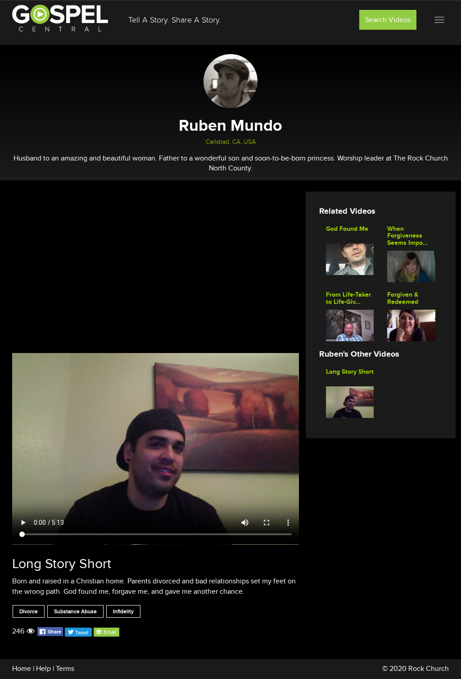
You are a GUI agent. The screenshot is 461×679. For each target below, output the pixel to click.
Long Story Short (61, 564)
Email (109, 632)
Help (43, 668)
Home (21, 668)
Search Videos (388, 19)
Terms (65, 668)
